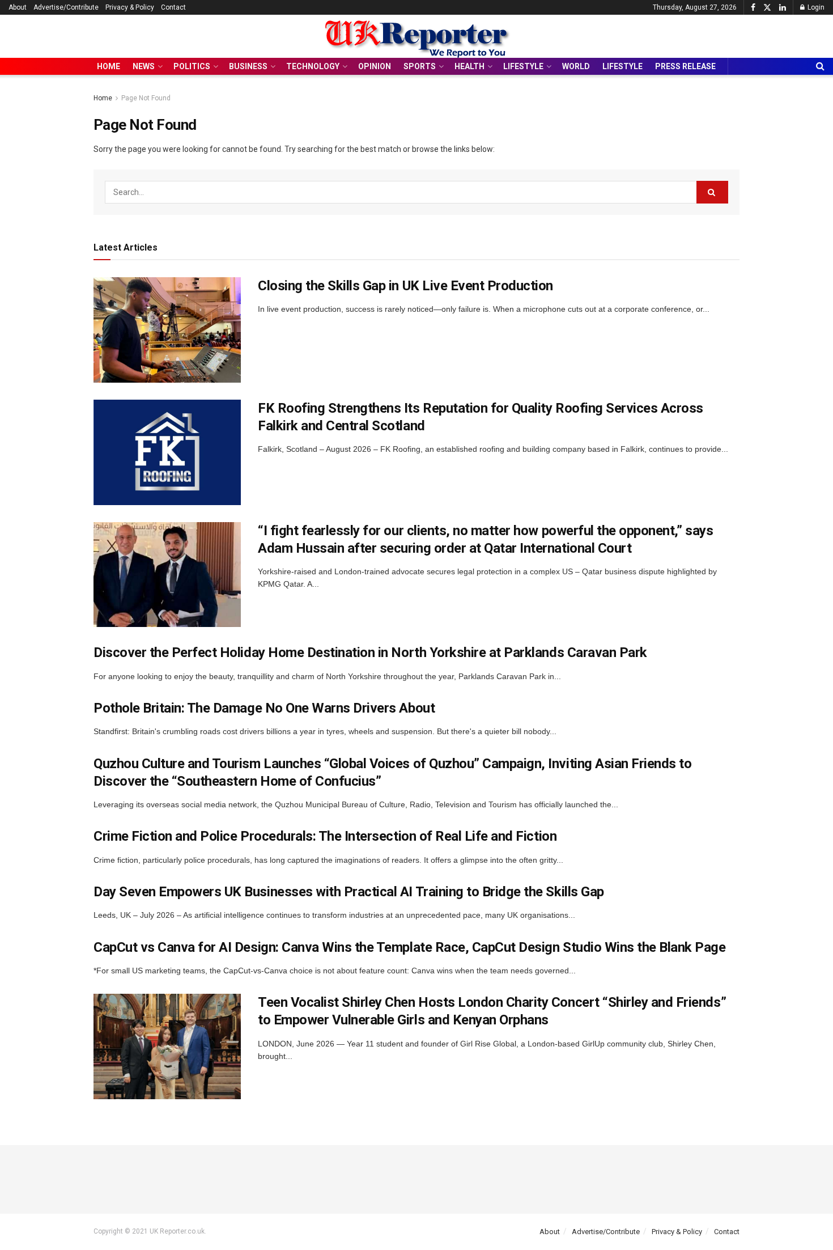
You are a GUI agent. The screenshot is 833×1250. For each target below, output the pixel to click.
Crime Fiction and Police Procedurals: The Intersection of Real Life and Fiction (325, 836)
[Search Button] (820, 66)
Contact (173, 7)
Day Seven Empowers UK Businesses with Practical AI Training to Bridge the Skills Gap (349, 892)
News (144, 66)
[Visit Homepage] (416, 36)
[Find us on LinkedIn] (782, 7)
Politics (191, 66)
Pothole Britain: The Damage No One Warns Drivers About (264, 708)
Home (108, 66)
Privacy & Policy (129, 7)
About (17, 7)
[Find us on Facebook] (753, 7)
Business (248, 66)
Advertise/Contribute (66, 7)
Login (815, 7)
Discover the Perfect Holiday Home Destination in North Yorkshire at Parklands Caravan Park (370, 652)
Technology (312, 66)
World (576, 66)
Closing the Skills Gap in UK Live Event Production (405, 286)
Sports (419, 66)
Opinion (374, 66)
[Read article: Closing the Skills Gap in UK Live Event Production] (167, 330)
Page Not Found (146, 98)
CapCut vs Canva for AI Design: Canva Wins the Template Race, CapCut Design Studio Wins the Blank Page (410, 947)
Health (469, 66)
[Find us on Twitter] (767, 7)
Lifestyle (523, 66)
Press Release (685, 66)
